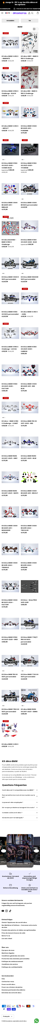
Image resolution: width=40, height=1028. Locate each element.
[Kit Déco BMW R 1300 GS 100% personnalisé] (10, 298)
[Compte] (28, 13)
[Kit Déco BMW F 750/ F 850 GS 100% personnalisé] (29, 623)
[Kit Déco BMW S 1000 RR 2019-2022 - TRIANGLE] (10, 549)
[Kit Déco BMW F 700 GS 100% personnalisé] (29, 660)
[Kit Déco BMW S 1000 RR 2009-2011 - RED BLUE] (29, 370)
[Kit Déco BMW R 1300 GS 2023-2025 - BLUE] (29, 226)
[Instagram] (6, 911)
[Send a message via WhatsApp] (36, 1020)
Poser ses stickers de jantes (12, 987)
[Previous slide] (3, 851)
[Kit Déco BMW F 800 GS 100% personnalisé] (10, 695)
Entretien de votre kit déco (11, 993)
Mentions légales (8, 953)
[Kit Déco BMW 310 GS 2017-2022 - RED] (29, 407)
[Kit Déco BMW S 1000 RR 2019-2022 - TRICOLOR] (29, 512)
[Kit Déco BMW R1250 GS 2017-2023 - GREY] (10, 442)
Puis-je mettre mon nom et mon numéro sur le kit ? (18, 796)
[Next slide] (36, 851)
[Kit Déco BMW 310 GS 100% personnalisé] (10, 660)
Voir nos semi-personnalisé (20, 863)
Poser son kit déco (8, 984)
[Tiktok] (10, 911)
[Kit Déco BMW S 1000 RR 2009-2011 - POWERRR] (29, 112)
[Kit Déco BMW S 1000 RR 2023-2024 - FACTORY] (10, 586)
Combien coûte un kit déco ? (12, 813)
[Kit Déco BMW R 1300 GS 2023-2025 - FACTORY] (10, 370)
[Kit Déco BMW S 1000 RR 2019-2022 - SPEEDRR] (29, 549)
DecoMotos (9, 1021)
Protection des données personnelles (15, 959)
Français (6, 1016)
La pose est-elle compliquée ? (12, 802)
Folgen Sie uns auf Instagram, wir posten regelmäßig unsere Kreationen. (17, 904)
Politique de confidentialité (12, 967)
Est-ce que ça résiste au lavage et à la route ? (18, 807)
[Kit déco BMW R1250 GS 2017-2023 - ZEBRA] (29, 695)
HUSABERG (10, 21)
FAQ (3, 979)
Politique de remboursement (12, 961)
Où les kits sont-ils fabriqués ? (13, 818)
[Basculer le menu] (2, 13)
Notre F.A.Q (6, 936)
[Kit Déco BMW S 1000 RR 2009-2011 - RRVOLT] (29, 477)
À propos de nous (8, 950)
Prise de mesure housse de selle (13, 933)
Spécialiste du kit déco (19, 1021)
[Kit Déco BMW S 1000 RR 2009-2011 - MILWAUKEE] (10, 512)
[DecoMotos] (19, 13)
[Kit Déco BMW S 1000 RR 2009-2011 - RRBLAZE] (10, 189)
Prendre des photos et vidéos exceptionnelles (19, 930)
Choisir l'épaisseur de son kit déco (14, 922)
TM (30, 21)
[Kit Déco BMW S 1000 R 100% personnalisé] (10, 263)
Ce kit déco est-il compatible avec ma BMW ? (18, 790)
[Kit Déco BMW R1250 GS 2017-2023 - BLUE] (29, 442)
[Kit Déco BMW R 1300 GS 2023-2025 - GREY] (10, 623)
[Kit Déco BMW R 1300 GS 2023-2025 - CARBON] (29, 333)
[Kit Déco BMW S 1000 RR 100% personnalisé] (29, 189)
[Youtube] (3, 911)
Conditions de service (10, 964)
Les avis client (7, 938)
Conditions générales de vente (13, 956)
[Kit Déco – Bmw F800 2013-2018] (29, 586)
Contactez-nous (8, 982)
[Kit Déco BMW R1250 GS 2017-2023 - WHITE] (10, 477)
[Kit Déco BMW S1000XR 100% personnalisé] (29, 263)
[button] (9, 13)
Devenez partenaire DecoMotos (13, 990)
